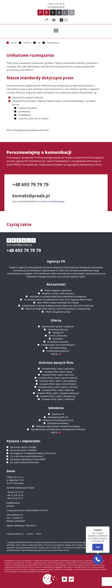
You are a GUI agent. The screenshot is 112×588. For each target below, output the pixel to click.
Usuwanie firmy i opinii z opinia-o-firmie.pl (57, 387)
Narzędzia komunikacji (58, 423)
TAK (98, 547)
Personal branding (57, 347)
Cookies (29, 534)
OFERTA (27, 42)
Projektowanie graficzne (57, 351)
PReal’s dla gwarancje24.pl (58, 311)
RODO (38, 534)
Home (14, 42)
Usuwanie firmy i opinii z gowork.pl (58, 368)
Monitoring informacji (58, 329)
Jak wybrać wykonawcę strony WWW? (28, 459)
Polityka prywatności (15, 534)
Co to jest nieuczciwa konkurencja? (26, 456)
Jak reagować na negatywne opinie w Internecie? (33, 453)
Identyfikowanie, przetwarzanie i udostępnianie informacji (58, 429)
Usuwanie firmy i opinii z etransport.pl (58, 396)
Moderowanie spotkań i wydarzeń (58, 326)
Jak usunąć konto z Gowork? (23, 450)
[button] (98, 559)
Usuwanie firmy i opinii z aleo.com (58, 374)
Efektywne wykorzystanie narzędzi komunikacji (58, 426)
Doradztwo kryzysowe (57, 341)
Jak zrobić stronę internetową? (24, 462)
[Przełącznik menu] (56, 30)
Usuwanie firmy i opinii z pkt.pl (58, 371)
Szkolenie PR (58, 414)
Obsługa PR (57, 332)
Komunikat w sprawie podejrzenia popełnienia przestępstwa (57, 296)
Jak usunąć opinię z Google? (23, 447)
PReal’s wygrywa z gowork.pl (57, 290)
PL (61, 20)
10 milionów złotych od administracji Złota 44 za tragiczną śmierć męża (58, 299)
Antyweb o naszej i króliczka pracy (58, 293)
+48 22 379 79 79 (15, 495)
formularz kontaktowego (50, 201)
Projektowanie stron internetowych (58, 344)
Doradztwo (57, 338)
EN (66, 20)
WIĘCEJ (54, 354)
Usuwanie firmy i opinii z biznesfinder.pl (58, 384)
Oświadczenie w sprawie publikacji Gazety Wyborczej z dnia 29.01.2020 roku (58, 305)
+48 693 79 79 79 (24, 250)
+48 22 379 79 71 (15, 498)
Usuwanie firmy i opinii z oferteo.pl (58, 399)
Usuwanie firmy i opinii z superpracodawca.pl (58, 393)
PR (39, 42)
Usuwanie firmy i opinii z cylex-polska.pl (57, 380)
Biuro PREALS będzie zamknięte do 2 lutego (58, 302)
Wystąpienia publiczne (58, 417)
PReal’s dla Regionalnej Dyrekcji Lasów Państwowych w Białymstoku (57, 308)
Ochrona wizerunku (58, 335)
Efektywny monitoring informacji (58, 420)
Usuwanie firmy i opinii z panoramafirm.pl (57, 377)
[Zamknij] (109, 526)
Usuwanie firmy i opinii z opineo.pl (58, 390)
